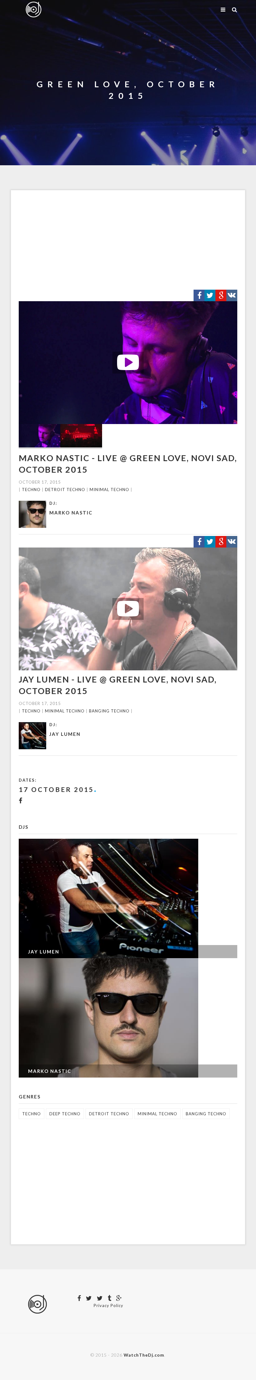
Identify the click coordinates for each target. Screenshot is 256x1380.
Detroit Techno (65, 489)
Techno (31, 489)
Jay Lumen (65, 734)
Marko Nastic (70, 512)
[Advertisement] (128, 240)
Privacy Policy (108, 1305)
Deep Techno (65, 1113)
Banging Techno (109, 710)
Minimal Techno (109, 489)
